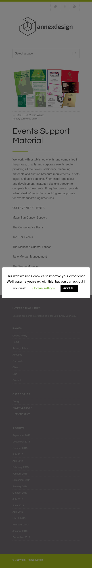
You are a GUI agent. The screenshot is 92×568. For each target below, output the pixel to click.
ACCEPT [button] (69, 288)
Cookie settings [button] (43, 288)
